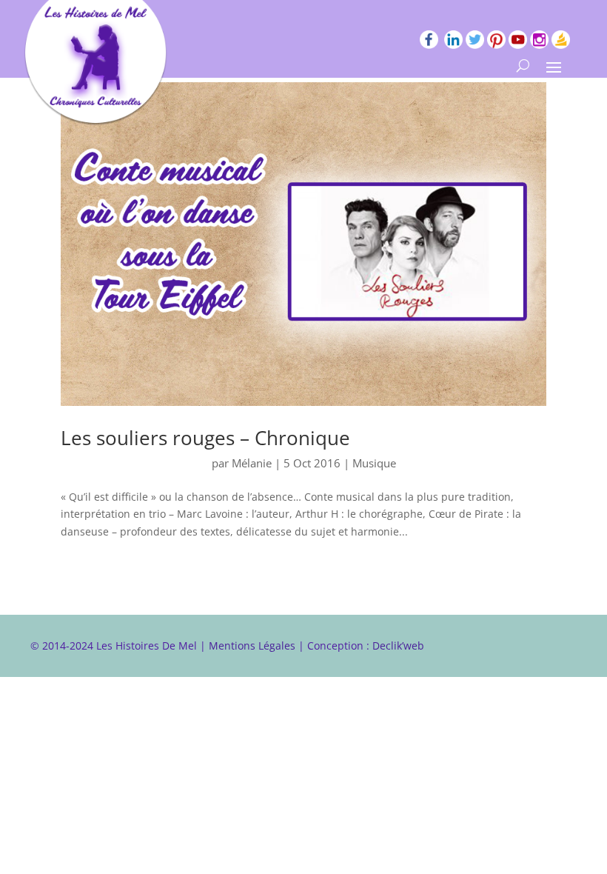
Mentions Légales (252, 645)
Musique (374, 463)
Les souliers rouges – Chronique (205, 437)
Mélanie (252, 463)
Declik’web (398, 645)
